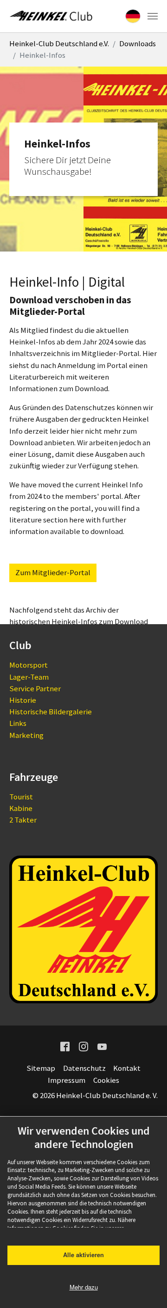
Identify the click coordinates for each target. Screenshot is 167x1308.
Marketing (26, 735)
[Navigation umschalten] (153, 16)
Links (17, 723)
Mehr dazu (84, 1287)
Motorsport (28, 665)
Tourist (21, 797)
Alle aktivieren (83, 1255)
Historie (22, 700)
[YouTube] (102, 1045)
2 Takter (23, 820)
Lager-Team (29, 677)
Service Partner (35, 688)
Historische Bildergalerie (50, 711)
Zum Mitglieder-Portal (52, 572)
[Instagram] (83, 1045)
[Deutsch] (133, 16)
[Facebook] (65, 1045)
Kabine (20, 808)
